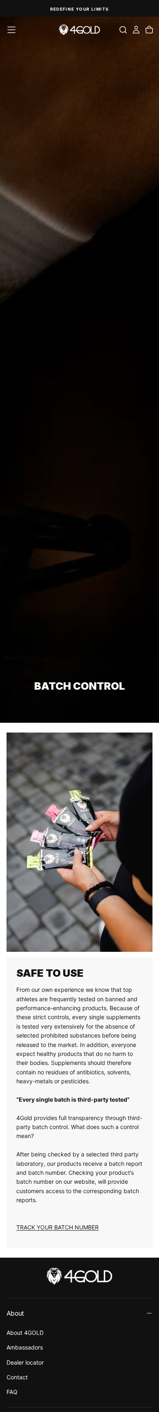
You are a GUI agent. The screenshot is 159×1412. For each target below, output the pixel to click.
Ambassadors (25, 1347)
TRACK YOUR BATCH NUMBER (57, 1227)
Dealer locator (25, 1362)
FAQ (12, 1391)
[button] (11, 30)
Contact (17, 1377)
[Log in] (136, 29)
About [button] (15, 1313)
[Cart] (149, 29)
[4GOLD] (79, 1276)
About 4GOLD (25, 1332)
